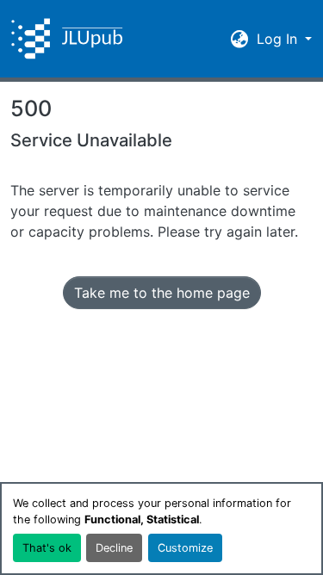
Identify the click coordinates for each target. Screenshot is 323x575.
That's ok (46, 547)
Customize (185, 547)
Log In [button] (279, 38)
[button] (66, 38)
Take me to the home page (162, 292)
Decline (114, 547)
